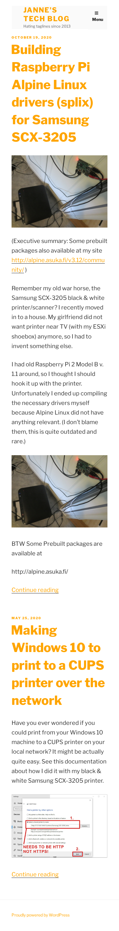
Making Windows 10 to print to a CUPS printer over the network (58, 665)
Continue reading (35, 589)
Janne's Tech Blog (46, 14)
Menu (97, 19)
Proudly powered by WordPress (41, 914)
